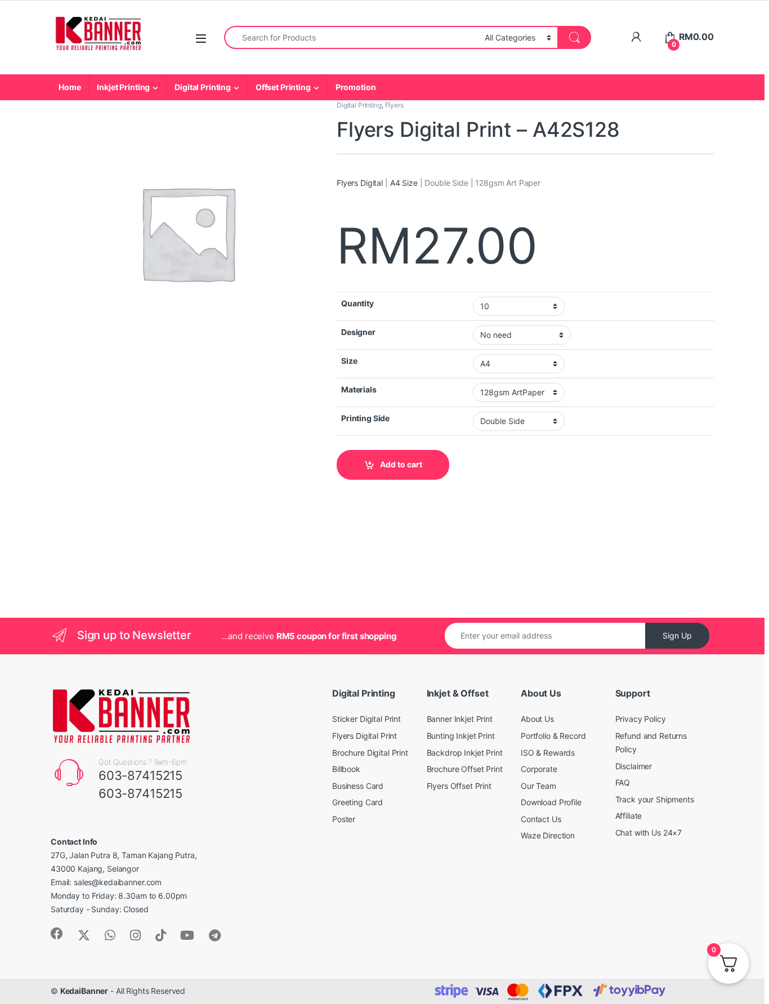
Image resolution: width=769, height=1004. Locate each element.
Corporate (539, 769)
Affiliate (628, 815)
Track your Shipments (654, 799)
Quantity (357, 303)
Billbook (346, 769)
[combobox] (351, 37)
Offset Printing (283, 87)
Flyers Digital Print (364, 735)
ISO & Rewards (548, 752)
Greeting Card (357, 802)
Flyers (394, 105)
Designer (358, 332)
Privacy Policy (640, 719)
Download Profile (551, 802)
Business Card (357, 786)
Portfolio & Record (553, 735)
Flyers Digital (360, 183)
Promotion (356, 87)
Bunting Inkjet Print (461, 735)
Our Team (538, 786)
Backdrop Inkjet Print (465, 752)
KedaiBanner (84, 991)
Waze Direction (548, 835)
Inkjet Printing (123, 87)
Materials (359, 389)
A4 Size (404, 183)
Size (349, 360)
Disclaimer (633, 766)
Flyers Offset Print (459, 786)
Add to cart (401, 464)
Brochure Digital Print (370, 752)
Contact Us (541, 819)
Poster (343, 819)
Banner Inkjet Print (460, 719)
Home (70, 87)
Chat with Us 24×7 (648, 832)
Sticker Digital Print (366, 719)
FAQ (623, 782)
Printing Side (365, 418)
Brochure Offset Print (465, 769)
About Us (537, 719)
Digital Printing (203, 87)
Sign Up (677, 635)
